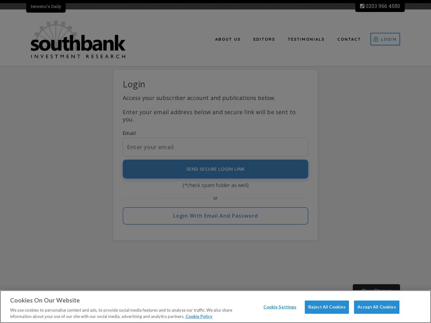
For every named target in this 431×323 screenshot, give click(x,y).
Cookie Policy (199, 316)
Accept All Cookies (376, 306)
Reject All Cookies (326, 306)
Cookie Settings (279, 306)
